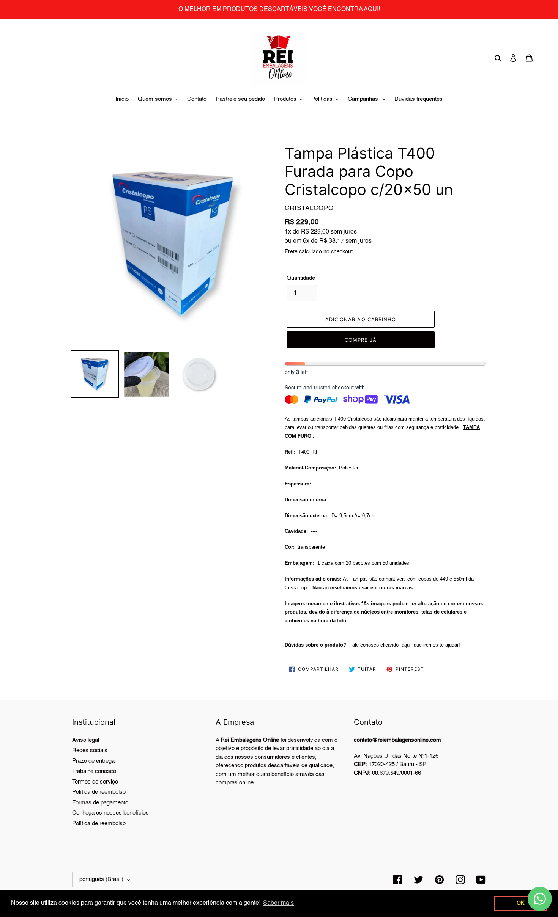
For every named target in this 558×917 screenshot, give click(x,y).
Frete (291, 251)
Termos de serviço (95, 782)
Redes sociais (89, 750)
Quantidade (301, 278)
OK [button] (520, 903)
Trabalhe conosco (94, 771)
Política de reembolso (99, 792)
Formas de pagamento (100, 803)
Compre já (361, 340)
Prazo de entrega (93, 761)
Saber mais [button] (278, 903)
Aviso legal (85, 740)
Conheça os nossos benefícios (110, 813)
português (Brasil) (101, 879)
